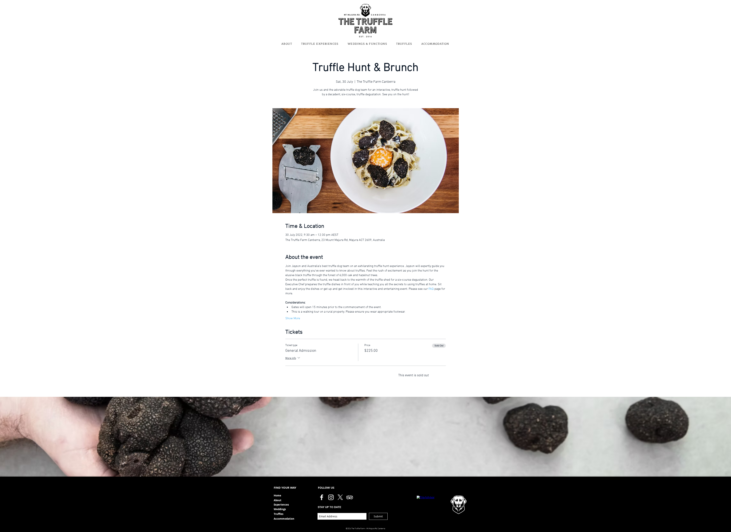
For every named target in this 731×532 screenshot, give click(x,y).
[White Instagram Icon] (331, 497)
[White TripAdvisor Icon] (349, 497)
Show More (292, 318)
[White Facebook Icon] (321, 497)
